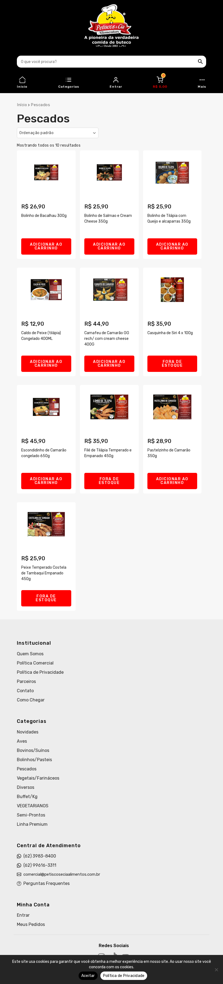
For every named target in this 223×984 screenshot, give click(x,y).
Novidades (27, 732)
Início (22, 104)
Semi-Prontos (31, 815)
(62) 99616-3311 (39, 865)
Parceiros (26, 681)
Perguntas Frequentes (46, 883)
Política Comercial (35, 663)
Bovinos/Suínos (33, 750)
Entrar (23, 915)
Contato (25, 690)
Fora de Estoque (172, 363)
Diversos (25, 787)
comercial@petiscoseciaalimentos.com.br (61, 874)
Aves (22, 741)
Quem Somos (30, 653)
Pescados (26, 768)
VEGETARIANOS (32, 805)
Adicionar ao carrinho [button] (46, 246)
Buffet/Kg (27, 796)
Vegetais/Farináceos (38, 778)
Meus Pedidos (31, 924)
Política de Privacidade (40, 672)
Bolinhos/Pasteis (34, 759)
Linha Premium (32, 824)
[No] (216, 969)
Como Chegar (31, 700)
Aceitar (88, 975)
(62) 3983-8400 (39, 856)
